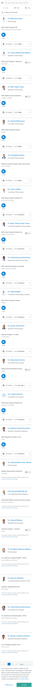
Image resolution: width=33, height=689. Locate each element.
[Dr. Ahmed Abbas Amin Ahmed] (4, 464)
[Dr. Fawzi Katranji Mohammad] (4, 608)
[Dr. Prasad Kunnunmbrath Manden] (4, 259)
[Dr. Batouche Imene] (4, 20)
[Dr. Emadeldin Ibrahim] (4, 156)
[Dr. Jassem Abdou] (4, 190)
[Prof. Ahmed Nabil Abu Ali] (4, 493)
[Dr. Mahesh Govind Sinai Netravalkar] (4, 430)
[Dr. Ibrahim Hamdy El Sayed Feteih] (4, 637)
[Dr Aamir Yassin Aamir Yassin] (4, 225)
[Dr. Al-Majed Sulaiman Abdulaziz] (4, 550)
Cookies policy (23, 679)
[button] (28, 62)
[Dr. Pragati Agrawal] (4, 395)
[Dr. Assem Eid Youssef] (4, 327)
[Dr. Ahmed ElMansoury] (4, 122)
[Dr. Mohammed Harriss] (4, 361)
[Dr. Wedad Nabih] (4, 293)
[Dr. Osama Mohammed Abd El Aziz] (4, 54)
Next (21, 664)
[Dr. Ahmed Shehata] (4, 521)
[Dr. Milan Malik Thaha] (4, 88)
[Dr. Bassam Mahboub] (4, 579)
